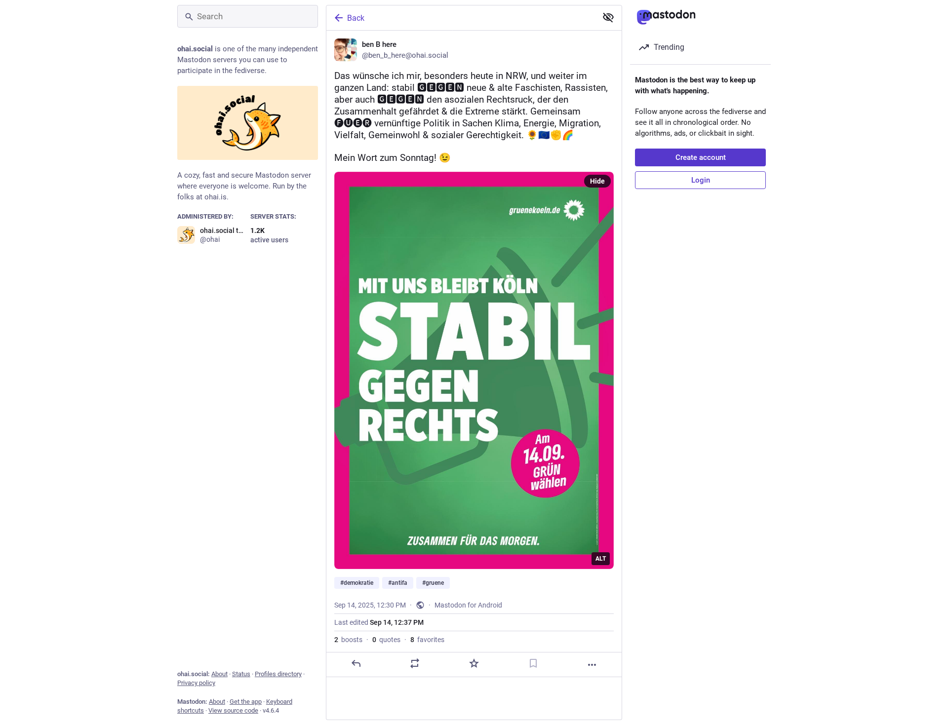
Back (355, 18)
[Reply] (356, 663)
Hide (597, 181)
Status (241, 674)
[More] (592, 665)
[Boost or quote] (415, 663)
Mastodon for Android (468, 605)
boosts (348, 640)
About (219, 674)
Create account (700, 157)
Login (700, 180)
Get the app (246, 701)
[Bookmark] (533, 663)
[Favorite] (474, 663)
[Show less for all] (608, 17)
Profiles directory (278, 674)
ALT (600, 558)
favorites (427, 640)
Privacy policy (196, 683)
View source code (233, 710)
